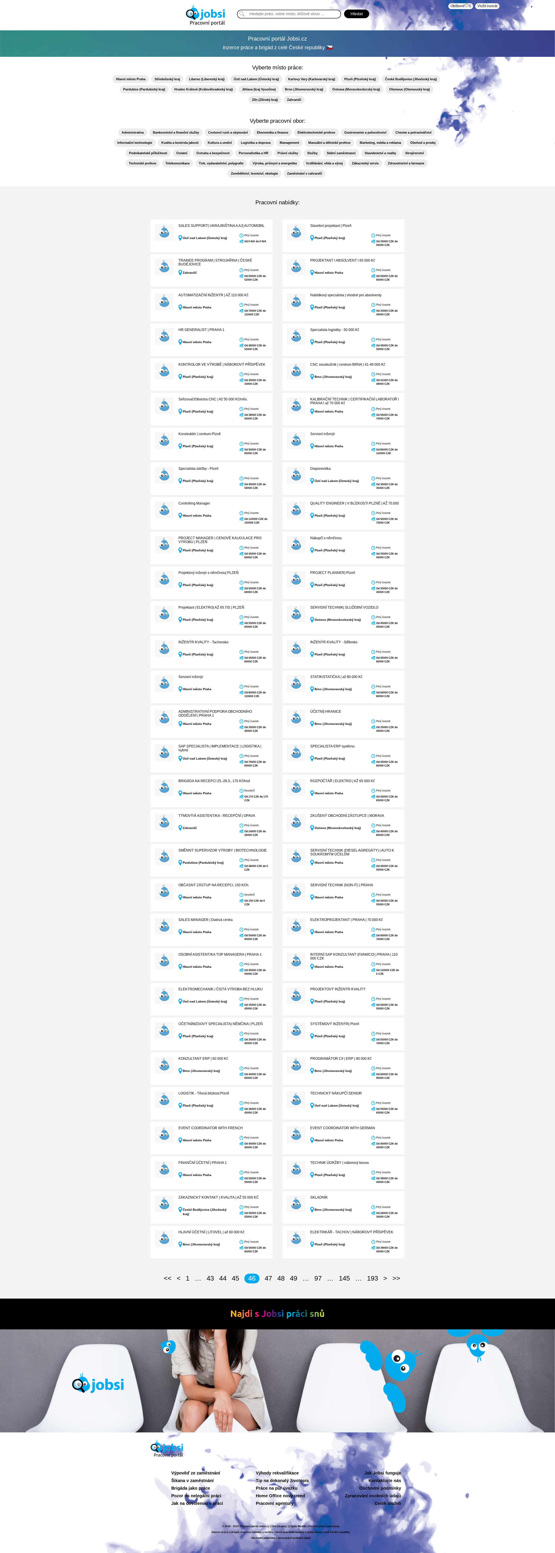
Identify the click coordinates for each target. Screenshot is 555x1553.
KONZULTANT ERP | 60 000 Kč (203, 1058)
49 (293, 1278)
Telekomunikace (177, 163)
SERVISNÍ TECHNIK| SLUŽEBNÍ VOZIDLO (344, 607)
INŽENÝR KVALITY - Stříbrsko (333, 642)
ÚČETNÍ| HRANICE (325, 711)
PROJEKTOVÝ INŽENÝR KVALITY (338, 989)
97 (318, 1278)
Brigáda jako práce (190, 1488)
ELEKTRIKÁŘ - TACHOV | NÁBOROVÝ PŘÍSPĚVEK (351, 1232)
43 (210, 1278)
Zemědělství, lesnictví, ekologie (254, 173)
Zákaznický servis (365, 163)
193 (372, 1278)
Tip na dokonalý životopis (282, 1480)
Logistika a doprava (256, 142)
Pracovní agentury (275, 1503)
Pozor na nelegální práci (196, 1495)
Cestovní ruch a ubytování (228, 132)
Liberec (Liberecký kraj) (207, 79)
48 (281, 1278)
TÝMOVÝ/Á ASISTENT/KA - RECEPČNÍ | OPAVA (216, 815)
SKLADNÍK (319, 1197)
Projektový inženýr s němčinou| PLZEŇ (208, 573)
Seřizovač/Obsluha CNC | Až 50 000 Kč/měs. (213, 399)
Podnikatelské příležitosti (148, 153)
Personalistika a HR (253, 153)
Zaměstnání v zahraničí (304, 173)
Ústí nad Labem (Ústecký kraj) (256, 79)
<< (167, 1278)
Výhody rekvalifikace (277, 1473)
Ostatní (181, 153)
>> (396, 1278)
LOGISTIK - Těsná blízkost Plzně (203, 1093)
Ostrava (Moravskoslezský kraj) (356, 89)
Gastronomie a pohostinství (365, 132)
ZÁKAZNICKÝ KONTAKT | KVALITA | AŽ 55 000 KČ (218, 1197)
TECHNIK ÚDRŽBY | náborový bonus (339, 1163)
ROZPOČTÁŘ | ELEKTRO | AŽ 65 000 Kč (342, 781)
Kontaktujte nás (385, 1480)
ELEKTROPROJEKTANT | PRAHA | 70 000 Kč (346, 920)
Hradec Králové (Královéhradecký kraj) (203, 89)
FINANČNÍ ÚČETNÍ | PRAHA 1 (202, 1163)
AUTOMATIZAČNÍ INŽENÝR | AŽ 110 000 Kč (213, 295)
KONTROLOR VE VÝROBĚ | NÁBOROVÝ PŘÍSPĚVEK (221, 364)
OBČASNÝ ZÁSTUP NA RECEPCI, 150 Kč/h (213, 885)
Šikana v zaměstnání (192, 1480)
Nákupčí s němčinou (326, 538)
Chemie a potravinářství (413, 132)
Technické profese (142, 163)
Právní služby (288, 153)
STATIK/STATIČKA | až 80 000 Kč (336, 677)
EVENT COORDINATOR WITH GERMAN (342, 1128)
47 (268, 1278)
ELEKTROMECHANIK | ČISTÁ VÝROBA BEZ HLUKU (220, 989)
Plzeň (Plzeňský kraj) (360, 79)
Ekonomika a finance (272, 132)
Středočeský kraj (167, 79)
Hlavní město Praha (130, 79)
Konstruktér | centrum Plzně (199, 434)
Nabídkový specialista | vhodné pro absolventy (346, 295)
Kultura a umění (220, 142)
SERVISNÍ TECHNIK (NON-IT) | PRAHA (341, 885)
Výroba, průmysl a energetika (275, 163)
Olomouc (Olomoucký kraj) (409, 89)
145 (344, 1278)
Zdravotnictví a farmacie (406, 163)
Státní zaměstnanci (341, 153)
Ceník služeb (388, 1503)
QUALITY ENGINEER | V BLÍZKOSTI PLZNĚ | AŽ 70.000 (354, 503)
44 (223, 1278)
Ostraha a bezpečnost (213, 153)
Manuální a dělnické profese (329, 142)
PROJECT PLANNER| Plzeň (332, 573)
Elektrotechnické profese (316, 132)
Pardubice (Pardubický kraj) (144, 89)
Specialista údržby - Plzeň (198, 468)
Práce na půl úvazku (276, 1488)
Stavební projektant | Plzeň (330, 226)
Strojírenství (414, 153)
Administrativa (133, 132)
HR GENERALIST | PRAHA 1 (201, 330)
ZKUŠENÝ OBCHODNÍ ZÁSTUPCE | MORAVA (347, 815)
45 (235, 1278)
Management (289, 142)
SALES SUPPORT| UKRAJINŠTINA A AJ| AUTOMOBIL (221, 226)
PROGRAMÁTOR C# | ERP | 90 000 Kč (341, 1058)
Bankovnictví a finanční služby (176, 132)
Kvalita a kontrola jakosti (180, 142)
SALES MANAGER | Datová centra (205, 920)
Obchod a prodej (423, 142)
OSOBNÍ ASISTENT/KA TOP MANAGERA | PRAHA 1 (220, 954)
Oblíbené (461, 6)
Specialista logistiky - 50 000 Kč (334, 330)
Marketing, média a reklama (380, 142)
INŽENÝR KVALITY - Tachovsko (203, 642)
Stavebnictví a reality (380, 153)
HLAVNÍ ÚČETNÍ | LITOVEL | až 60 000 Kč (211, 1232)
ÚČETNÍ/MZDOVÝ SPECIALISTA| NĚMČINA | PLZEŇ (220, 1024)
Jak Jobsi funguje (382, 1473)
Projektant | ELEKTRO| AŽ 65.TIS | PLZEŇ (211, 607)
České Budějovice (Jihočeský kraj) (411, 79)
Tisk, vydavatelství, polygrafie (221, 163)
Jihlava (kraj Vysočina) (259, 89)
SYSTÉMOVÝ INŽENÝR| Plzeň (334, 1024)
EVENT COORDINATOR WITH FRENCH (210, 1128)
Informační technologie (134, 142)
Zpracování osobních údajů (373, 1495)
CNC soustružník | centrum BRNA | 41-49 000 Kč (347, 364)
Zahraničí (294, 100)
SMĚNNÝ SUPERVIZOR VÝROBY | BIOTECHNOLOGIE (222, 850)
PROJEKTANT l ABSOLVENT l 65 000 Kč (342, 260)
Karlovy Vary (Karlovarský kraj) (311, 79)
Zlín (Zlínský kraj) (265, 100)
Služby (312, 153)
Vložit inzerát (487, 6)
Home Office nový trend (280, 1495)
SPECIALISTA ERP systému (332, 746)
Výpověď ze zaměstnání (195, 1473)
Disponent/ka (320, 468)
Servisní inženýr (322, 434)
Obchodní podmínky (380, 1488)
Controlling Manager (194, 503)
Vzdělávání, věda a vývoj (324, 163)
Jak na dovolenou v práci (197, 1503)
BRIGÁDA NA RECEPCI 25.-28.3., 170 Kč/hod (214, 781)
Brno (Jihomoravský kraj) (304, 89)
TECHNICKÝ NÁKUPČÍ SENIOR (336, 1093)
